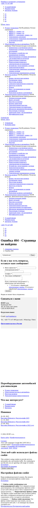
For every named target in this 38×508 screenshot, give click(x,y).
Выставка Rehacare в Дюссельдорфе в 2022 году (17, 425)
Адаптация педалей (15, 40)
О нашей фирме (10, 7)
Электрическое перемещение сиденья (22, 73)
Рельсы (11, 87)
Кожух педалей (14, 100)
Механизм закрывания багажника (20, 109)
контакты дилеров (11, 10)
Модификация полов (16, 114)
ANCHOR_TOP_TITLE (9, 448)
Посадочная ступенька (17, 111)
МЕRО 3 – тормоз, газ (16, 31)
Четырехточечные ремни (17, 98)
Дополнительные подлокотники (20, 107)
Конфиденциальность (17, 437)
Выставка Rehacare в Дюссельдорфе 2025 (15, 418)
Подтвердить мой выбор (21, 506)
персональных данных (17, 287)
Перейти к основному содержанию (13, 2)
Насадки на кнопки (15, 102)
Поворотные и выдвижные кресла (21, 48)
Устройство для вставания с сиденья (21, 66)
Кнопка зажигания (15, 103)
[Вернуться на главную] (5, 24)
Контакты (8, 408)
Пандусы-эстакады (15, 85)
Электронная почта (12, 270)
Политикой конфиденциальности (23, 444)
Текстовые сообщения (13, 276)
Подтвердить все (7, 506)
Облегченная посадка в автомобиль (17, 44)
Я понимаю (13, 466)
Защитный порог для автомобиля (20, 112)
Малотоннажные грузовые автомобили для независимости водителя (22, 57)
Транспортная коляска (16, 67)
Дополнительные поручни (18, 105)
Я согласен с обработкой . (21, 288)
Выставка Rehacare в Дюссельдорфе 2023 (15, 422)
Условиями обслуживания (16, 446)
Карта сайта (5, 437)
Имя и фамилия (11, 268)
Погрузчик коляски (15, 82)
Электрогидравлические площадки (21, 84)
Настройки (5, 466)
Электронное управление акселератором (23, 39)
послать (8, 291)
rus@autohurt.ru (11, 316)
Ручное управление (12, 28)
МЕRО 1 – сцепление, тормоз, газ (20, 35)
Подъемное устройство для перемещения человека (18, 54)
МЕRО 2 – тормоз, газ (16, 33)
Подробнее (4, 464)
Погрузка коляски (11, 75)
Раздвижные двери (15, 80)
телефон (8, 274)
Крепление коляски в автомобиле (20, 93)
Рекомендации (10, 9)
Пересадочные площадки (17, 60)
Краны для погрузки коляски (19, 78)
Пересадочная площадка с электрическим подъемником (19, 63)
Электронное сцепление (17, 37)
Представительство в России (11, 323)
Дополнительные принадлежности (17, 94)
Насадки (12, 42)
